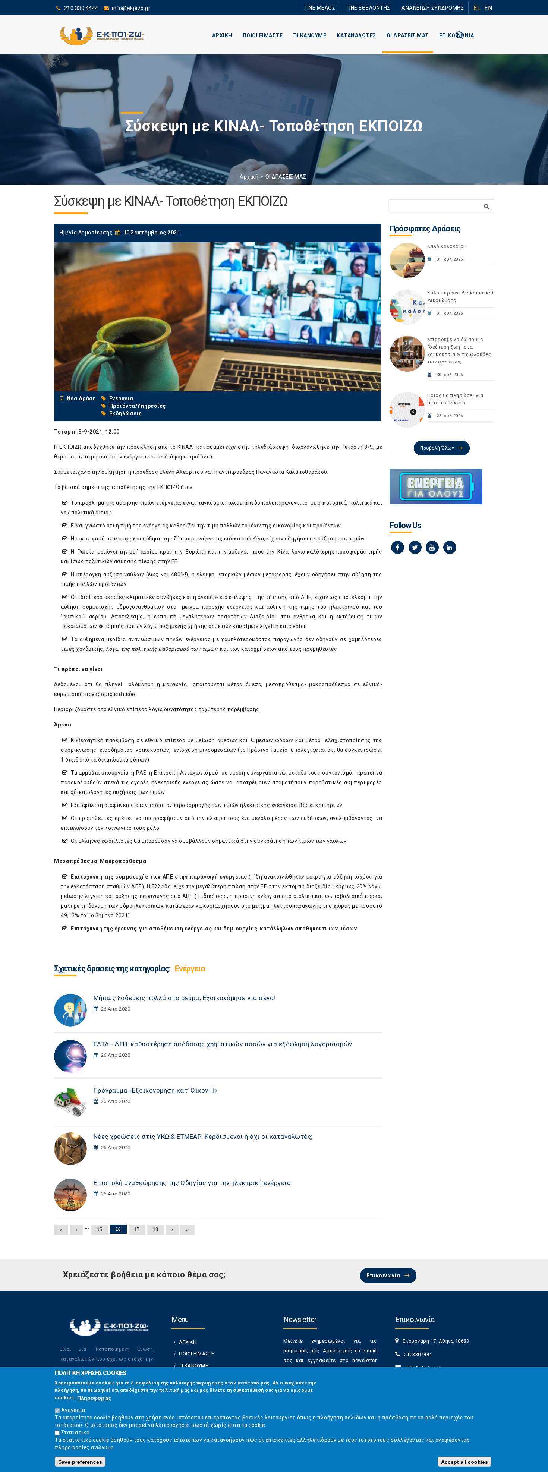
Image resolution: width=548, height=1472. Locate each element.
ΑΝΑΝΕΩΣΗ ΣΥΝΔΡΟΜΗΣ (437, 7)
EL (477, 8)
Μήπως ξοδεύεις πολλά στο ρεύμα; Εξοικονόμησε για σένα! (184, 998)
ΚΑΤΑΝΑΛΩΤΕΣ (356, 35)
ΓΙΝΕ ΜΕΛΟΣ (341, 7)
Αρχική (249, 177)
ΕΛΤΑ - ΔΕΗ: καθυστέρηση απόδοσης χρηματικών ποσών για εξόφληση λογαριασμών (223, 1044)
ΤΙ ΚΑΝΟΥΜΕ (309, 35)
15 (100, 1229)
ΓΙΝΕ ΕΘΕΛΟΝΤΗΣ (381, 7)
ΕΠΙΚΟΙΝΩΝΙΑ (456, 35)
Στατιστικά (75, 1432)
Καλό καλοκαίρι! (447, 246)
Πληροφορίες (94, 1398)
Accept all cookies (464, 1462)
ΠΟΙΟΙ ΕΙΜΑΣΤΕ (263, 35)
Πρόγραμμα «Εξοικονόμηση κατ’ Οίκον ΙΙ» (155, 1090)
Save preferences (80, 1462)
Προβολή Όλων (437, 448)
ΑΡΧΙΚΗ (222, 35)
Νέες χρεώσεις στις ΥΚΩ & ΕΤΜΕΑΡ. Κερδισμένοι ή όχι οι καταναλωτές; (203, 1136)
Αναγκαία (73, 1410)
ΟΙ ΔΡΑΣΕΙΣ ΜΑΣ (408, 35)
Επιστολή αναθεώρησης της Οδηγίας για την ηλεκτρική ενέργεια (192, 1182)
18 (155, 1229)
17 (137, 1229)
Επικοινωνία (383, 1276)
